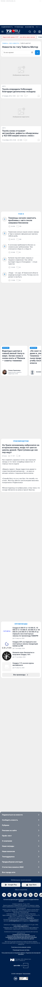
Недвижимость (7, 27)
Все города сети (8, 872)
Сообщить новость (10, 820)
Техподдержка (8, 857)
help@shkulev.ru (33, 921)
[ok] (15, 895)
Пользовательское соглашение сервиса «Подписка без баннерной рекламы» (21, 953)
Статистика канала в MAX (13, 867)
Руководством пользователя (21, 934)
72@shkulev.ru (30, 918)
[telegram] (4, 895)
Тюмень (5, 43)
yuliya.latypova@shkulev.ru (21, 926)
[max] (25, 895)
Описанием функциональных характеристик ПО (21, 936)
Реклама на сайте (9, 830)
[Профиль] (39, 31)
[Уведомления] (34, 31)
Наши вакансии (8, 851)
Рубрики (5, 825)
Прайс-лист (7, 836)
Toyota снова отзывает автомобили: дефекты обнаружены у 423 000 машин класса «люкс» (20, 133)
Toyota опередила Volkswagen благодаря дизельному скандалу (19, 90)
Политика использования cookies (21, 947)
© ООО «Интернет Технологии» (21, 973)
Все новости (14, 43)
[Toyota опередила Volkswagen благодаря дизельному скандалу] (21, 71)
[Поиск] (29, 31)
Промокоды (18, 27)
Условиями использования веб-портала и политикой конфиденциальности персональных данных (21, 938)
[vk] (9, 895)
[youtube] (36, 895)
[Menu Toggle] (2, 31)
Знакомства (29, 27)
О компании (7, 841)
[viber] (20, 895)
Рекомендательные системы (21, 950)
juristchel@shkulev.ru (15, 921)
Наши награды (8, 846)
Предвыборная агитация (12, 862)
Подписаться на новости (12, 815)
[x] (31, 895)
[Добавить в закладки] (38, 96)
